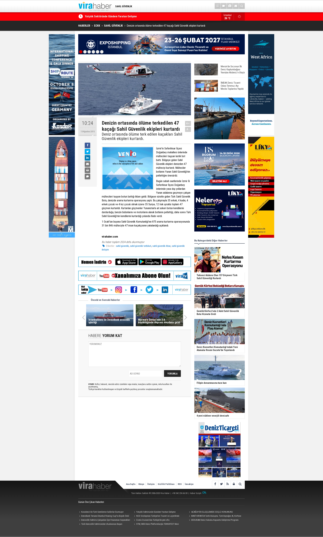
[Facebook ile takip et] (215, 484)
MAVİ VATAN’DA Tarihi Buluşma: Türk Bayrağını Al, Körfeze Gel (214, 516)
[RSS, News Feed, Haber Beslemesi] (227, 484)
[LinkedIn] (87, 157)
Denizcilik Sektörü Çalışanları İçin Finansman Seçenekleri (105, 520)
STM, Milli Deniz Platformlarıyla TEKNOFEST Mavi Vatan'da (156, 524)
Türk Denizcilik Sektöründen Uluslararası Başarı (101, 524)
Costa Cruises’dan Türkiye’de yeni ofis (152, 520)
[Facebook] (87, 145)
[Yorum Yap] (87, 176)
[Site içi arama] (242, 6)
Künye (141, 484)
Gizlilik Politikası (166, 484)
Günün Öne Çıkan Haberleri (91, 502)
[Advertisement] (134, 429)
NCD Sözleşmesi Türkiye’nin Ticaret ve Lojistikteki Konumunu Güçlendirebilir (156, 516)
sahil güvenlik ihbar (161, 245)
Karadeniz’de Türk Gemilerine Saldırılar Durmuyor (102, 512)
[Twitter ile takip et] (221, 484)
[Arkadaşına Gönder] (87, 164)
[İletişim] (236, 6)
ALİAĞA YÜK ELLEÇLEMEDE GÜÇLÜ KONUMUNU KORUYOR (117, 17)
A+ (188, 123)
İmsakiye (189, 484)
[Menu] (218, 6)
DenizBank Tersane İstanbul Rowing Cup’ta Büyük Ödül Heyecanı (103, 516)
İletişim (151, 484)
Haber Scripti (195, 493)
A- (188, 129)
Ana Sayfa (130, 484)
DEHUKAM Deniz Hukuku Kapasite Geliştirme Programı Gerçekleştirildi (213, 520)
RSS (180, 484)
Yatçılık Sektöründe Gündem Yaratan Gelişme (155, 512)
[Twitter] (87, 151)
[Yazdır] (87, 170)
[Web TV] (224, 6)
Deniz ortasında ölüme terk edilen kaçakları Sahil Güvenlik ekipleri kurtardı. (142, 136)
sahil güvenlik (122, 245)
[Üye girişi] (234, 484)
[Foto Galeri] (230, 6)
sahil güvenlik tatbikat (140, 245)
